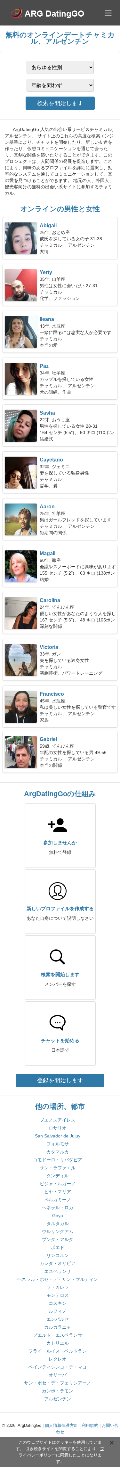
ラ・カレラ (57, 1287)
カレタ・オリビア (58, 1263)
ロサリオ (58, 1127)
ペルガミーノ (57, 1199)
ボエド (57, 1247)
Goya (57, 1215)
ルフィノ (58, 1311)
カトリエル (57, 1343)
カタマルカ (57, 1151)
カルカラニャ (57, 1327)
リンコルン (57, 1255)
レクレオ (58, 1359)
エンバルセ (57, 1319)
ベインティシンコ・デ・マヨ (57, 1366)
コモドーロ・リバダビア (57, 1159)
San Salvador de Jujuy (57, 1135)
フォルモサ (57, 1143)
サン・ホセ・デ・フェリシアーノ (57, 1382)
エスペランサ (57, 1271)
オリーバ (58, 1374)
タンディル (57, 1175)
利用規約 (90, 1425)
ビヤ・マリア (57, 1191)
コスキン (58, 1303)
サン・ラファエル (58, 1167)
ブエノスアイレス (58, 1119)
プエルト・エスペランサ (57, 1335)
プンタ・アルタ (57, 1239)
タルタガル (57, 1223)
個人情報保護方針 (61, 1425)
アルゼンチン (57, 1398)
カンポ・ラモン (57, 1390)
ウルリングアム (57, 1231)
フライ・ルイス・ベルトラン (57, 1351)
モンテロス (57, 1295)
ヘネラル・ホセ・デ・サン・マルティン (57, 1279)
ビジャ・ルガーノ (58, 1183)
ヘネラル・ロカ (57, 1207)
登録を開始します (60, 1080)
